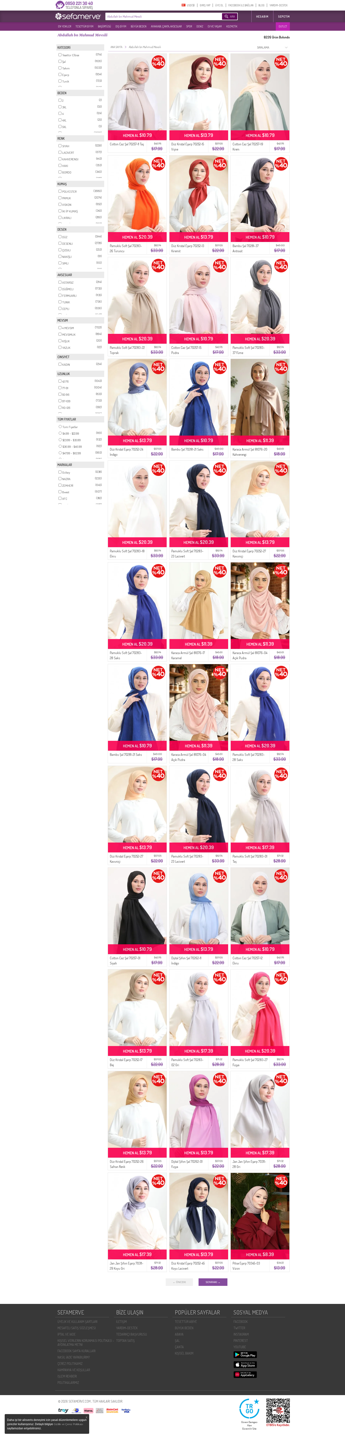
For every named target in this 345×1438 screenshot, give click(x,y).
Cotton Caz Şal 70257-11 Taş (127, 144)
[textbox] (156, 16)
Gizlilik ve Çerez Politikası (68, 1424)
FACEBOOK (241, 1322)
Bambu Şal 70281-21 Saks (187, 449)
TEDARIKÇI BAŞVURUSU (131, 1334)
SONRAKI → (213, 1282)
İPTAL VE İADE (67, 1334)
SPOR (189, 26)
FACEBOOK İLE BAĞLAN (240, 5)
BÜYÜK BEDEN (138, 26)
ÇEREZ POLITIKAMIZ (70, 1364)
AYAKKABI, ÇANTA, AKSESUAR (166, 26)
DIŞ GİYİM (120, 26)
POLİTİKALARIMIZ (68, 1383)
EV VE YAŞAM (215, 26)
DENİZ (199, 26)
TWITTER (239, 1328)
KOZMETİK (231, 26)
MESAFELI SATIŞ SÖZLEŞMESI (77, 1328)
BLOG (261, 5)
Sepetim (284, 16)
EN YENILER (64, 26)
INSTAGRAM (241, 1334)
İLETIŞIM (121, 1322)
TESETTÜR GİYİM (84, 26)
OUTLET (283, 26)
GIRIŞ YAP (205, 5)
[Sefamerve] (79, 16)
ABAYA (179, 1334)
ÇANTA (179, 1347)
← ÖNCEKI (179, 1282)
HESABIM (262, 16)
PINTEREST (241, 1341)
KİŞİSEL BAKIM (184, 1353)
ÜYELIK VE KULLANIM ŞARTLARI (77, 1322)
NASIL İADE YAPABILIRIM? (74, 1357)
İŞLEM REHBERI (67, 1376)
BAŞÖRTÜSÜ (104, 26)
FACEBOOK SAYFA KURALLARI (77, 1351)
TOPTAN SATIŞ (125, 1341)
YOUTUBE (240, 1347)
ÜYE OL (219, 5)
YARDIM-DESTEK (278, 5)
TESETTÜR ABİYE (186, 1322)
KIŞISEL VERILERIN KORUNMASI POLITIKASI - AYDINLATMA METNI (86, 1343)
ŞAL (177, 1341)
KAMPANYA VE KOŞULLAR (74, 1370)
